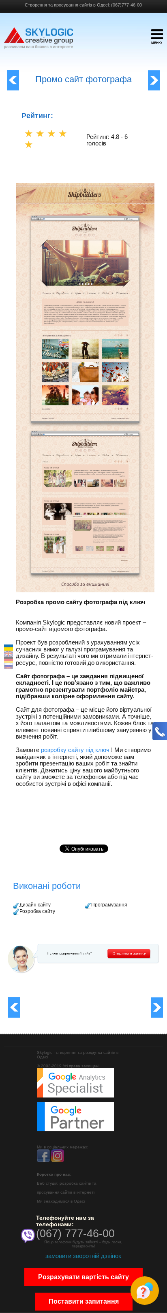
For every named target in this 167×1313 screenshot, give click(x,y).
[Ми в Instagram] (57, 1161)
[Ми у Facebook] (43, 1161)
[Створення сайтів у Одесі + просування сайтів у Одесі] (38, 42)
